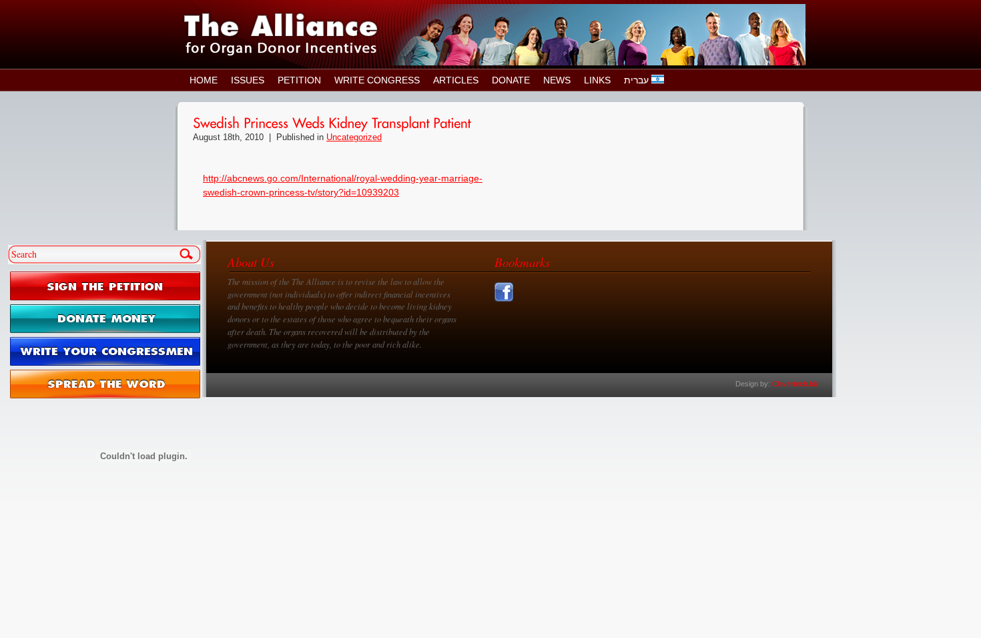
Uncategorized (354, 137)
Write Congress (377, 80)
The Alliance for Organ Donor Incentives (281, 34)
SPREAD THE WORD (105, 384)
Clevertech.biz (795, 384)
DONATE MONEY (105, 318)
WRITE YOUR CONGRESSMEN (105, 351)
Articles (455, 80)
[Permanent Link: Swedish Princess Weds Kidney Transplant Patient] (332, 122)
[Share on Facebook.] (506, 302)
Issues (247, 80)
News (557, 80)
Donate (511, 80)
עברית (637, 80)
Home (204, 80)
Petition (299, 80)
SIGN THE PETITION (105, 286)
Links (597, 80)
